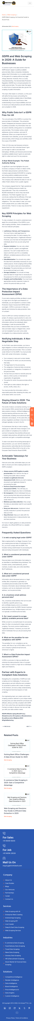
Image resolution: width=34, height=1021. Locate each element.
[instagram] (14, 1008)
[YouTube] (17, 1012)
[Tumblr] (24, 1008)
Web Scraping (15, 26)
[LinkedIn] (4, 1008)
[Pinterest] (29, 1008)
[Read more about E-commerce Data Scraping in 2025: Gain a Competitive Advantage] (17, 771)
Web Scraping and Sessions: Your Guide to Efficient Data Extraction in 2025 (15, 810)
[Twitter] (19, 1008)
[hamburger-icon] (30, 3)
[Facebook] (9, 1008)
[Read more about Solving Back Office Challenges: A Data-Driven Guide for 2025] (17, 745)
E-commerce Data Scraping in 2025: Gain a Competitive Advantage (15, 782)
